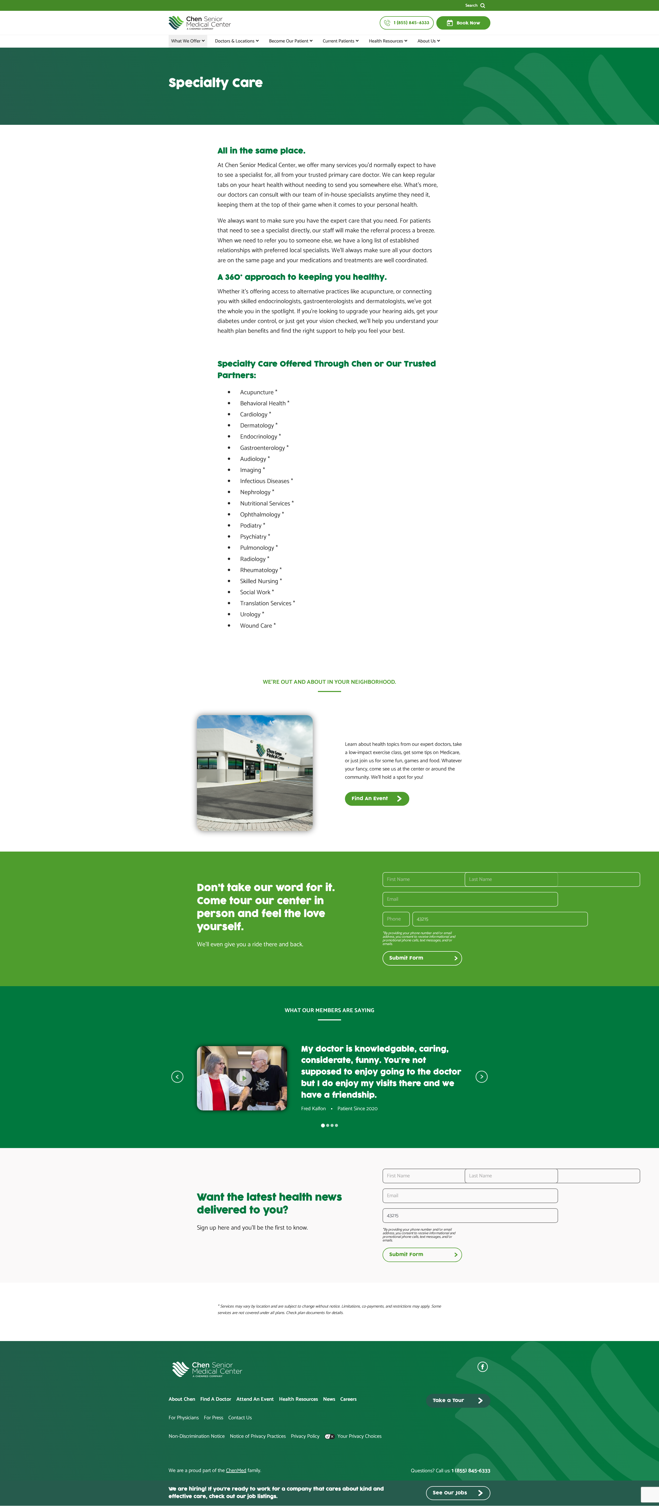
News (329, 1399)
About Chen (182, 1399)
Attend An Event (255, 1399)
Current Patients (338, 41)
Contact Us (240, 1418)
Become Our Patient (288, 41)
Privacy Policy (305, 1436)
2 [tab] (327, 1125)
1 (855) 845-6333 (471, 1470)
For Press (213, 1418)
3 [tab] (332, 1125)
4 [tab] (336, 1125)
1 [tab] (323, 1125)
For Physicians (184, 1418)
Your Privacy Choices (358, 1436)
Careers (348, 1399)
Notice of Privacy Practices (258, 1436)
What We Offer (186, 41)
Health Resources (386, 41)
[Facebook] (484, 1367)
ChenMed (236, 1470)
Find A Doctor (215, 1399)
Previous (177, 1077)
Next (481, 1077)
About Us (427, 41)
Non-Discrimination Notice (197, 1436)
